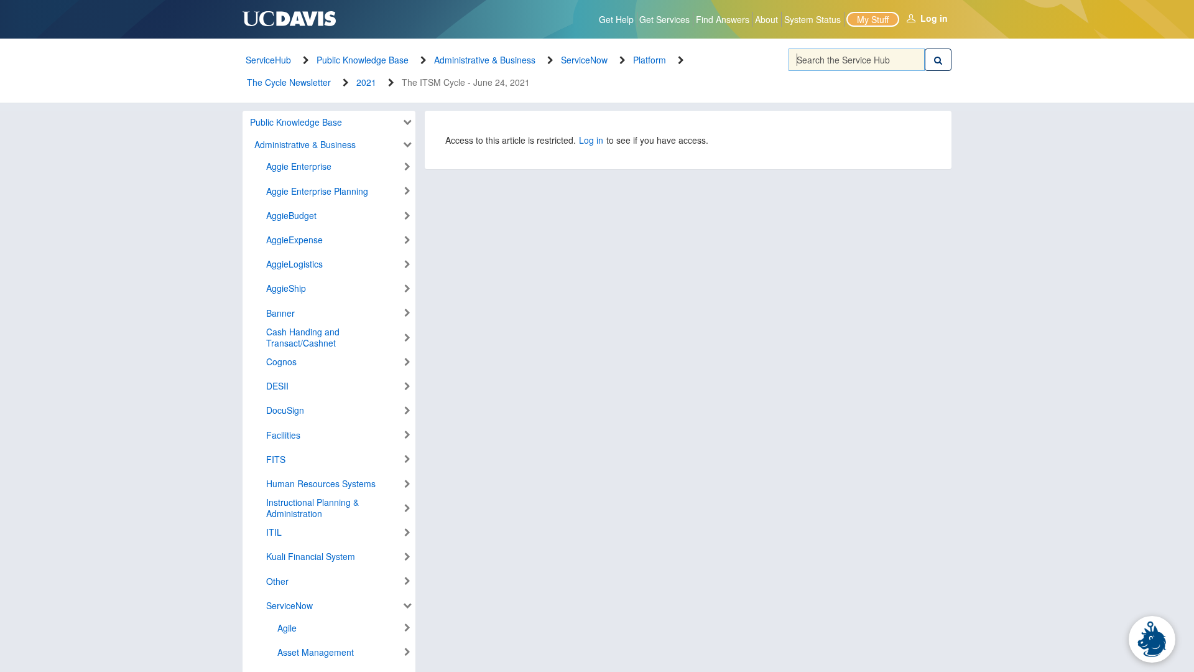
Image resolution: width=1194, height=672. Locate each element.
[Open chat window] (1152, 639)
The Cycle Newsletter (289, 82)
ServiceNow (584, 60)
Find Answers (722, 19)
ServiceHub (268, 60)
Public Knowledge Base (363, 60)
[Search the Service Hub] (938, 60)
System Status (812, 19)
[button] (326, 122)
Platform (649, 60)
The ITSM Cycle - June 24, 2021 (466, 82)
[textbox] (857, 60)
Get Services (664, 19)
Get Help (616, 19)
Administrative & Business (484, 60)
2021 (366, 82)
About (766, 19)
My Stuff (873, 19)
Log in (934, 18)
